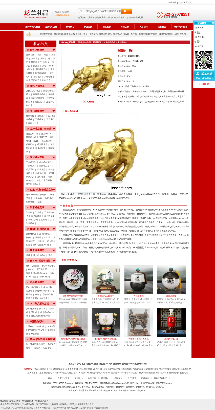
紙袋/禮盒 (47, 348)
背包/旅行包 (47, 294)
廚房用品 (41, 169)
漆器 (50, 255)
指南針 (29, 237)
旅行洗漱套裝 (45, 234)
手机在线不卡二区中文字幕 (54, 408)
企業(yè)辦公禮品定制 (41, 189)
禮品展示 (107, 27)
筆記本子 (35, 80)
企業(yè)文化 (51, 27)
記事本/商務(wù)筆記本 (36, 194)
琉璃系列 (32, 123)
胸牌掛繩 (49, 198)
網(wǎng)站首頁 (33, 27)
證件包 (44, 219)
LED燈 (47, 237)
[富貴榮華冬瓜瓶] (173, 322)
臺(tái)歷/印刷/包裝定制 (42, 339)
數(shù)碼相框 (48, 266)
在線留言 (162, 27)
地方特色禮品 (39, 255)
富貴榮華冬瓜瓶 (171, 339)
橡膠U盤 (40, 326)
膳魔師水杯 (31, 137)
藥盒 (39, 180)
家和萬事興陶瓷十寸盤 (73, 296)
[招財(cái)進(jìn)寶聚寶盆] (108, 322)
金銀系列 (41, 116)
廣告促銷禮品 (37, 49)
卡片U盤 (51, 326)
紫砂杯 (34, 312)
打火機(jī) (44, 62)
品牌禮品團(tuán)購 (40, 128)
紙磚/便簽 (30, 202)
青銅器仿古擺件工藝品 (138, 339)
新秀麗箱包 (47, 141)
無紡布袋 (120, 17)
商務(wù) (140, 86)
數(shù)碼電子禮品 (40, 260)
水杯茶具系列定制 (39, 303)
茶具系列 (30, 169)
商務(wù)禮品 (37, 85)
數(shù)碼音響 (32, 266)
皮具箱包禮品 (37, 282)
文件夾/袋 (37, 198)
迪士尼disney (32, 134)
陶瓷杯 (42, 308)
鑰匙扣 (36, 66)
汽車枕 (38, 212)
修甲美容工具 (41, 69)
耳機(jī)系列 (44, 276)
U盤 (126, 17)
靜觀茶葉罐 (171, 296)
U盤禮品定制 (37, 321)
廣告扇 (34, 58)
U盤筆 (31, 269)
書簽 (40, 202)
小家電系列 (31, 166)
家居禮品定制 (37, 157)
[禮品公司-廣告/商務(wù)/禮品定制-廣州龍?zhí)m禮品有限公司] (46, 14)
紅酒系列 (39, 102)
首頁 (50, 378)
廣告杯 (91, 17)
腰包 (37, 294)
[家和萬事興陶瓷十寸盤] (75, 279)
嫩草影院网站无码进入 (31, 408)
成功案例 (125, 27)
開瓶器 (34, 62)
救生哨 (38, 237)
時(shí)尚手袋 (41, 298)
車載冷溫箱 (49, 216)
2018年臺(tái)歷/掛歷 (35, 344)
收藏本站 (172, 2)
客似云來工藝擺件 (106, 296)
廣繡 (28, 255)
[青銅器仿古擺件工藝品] (140, 322)
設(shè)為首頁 (185, 2)
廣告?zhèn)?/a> (108, 17)
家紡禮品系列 (45, 166)
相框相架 (37, 77)
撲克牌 (37, 348)
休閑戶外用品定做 (39, 228)
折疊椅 (41, 241)
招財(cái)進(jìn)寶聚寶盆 (106, 339)
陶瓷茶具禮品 (39, 94)
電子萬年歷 (42, 269)
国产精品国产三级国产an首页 (80, 408)
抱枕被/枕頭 (40, 173)
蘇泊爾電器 (42, 144)
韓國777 (43, 137)
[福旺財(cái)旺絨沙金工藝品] (75, 322)
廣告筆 (98, 17)
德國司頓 (30, 144)
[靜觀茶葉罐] (173, 279)
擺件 (147, 86)
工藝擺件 (39, 119)
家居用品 (48, 180)
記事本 (132, 17)
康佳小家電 (40, 148)
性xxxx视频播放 (101, 408)
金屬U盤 (30, 326)
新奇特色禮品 (37, 250)
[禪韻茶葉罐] (140, 279)
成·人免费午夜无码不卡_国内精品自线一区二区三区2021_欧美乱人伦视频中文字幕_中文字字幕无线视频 (47, 404)
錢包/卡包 (47, 287)
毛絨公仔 (46, 80)
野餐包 (29, 298)
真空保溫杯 (31, 308)
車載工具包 (33, 219)
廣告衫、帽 (45, 58)
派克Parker (46, 134)
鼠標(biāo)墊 (41, 73)
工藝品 (133, 86)
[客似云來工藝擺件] (108, 279)
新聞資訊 (70, 27)
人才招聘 (144, 27)
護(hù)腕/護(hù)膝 (41, 245)
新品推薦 (88, 27)
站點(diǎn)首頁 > (85, 42)
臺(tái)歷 (139, 17)
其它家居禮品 (32, 184)
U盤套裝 (35, 333)
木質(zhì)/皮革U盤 (36, 330)
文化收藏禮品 (37, 110)
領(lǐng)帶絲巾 (37, 98)
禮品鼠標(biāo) (40, 273)
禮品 (127, 86)
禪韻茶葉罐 (139, 296)
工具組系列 (31, 162)
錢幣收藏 (30, 116)
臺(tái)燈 (41, 177)
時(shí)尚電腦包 (33, 287)
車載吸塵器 (36, 216)
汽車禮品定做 (37, 207)
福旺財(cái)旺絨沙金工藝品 (73, 339)
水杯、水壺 (43, 55)
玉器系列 (50, 119)
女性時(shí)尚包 (42, 291)
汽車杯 (29, 212)
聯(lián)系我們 (180, 27)
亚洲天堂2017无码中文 (10, 408)
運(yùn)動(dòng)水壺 (41, 316)
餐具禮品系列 (45, 162)
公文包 (29, 291)
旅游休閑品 (31, 234)
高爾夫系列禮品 (33, 91)
